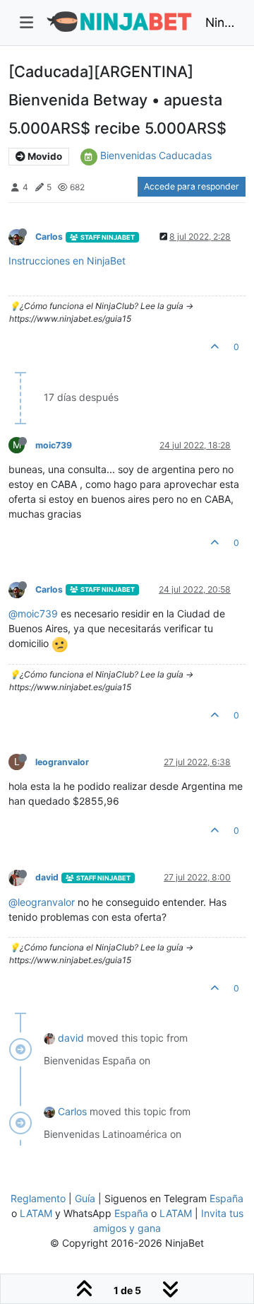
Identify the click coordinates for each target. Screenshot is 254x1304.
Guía (85, 1198)
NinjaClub (219, 22)
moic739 (53, 445)
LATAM (36, 1213)
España (226, 1198)
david (47, 877)
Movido (43, 156)
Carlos (49, 236)
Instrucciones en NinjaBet (67, 261)
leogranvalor (62, 762)
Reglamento (38, 1198)
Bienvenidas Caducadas (156, 155)
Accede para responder (191, 186)
